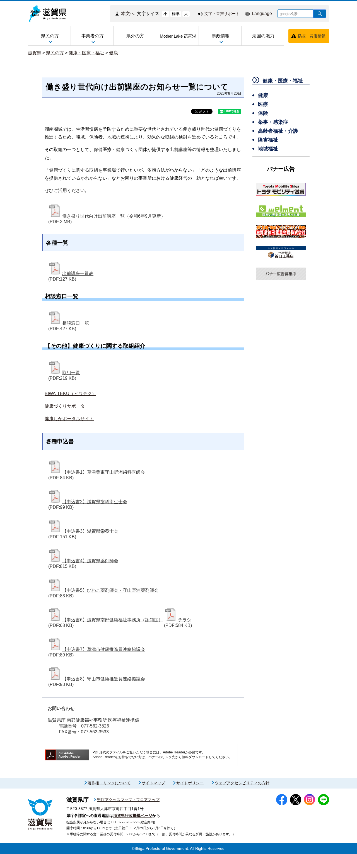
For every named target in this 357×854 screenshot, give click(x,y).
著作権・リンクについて (109, 783)
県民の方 (55, 52)
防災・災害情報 (311, 36)
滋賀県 (34, 52)
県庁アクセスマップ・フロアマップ (128, 799)
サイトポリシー (190, 783)
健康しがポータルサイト (69, 418)
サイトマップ (153, 783)
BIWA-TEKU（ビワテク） (70, 393)
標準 (176, 13)
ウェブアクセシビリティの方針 (242, 783)
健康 (113, 52)
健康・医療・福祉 (86, 52)
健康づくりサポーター (67, 406)
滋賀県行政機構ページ (132, 815)
